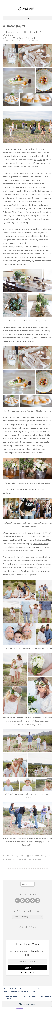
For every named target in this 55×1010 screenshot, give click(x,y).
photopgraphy (16, 859)
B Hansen (21, 40)
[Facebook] (27, 900)
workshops (36, 859)
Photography (17, 855)
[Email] (17, 900)
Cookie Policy (9, 999)
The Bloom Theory (41, 543)
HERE (29, 571)
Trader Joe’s (27, 331)
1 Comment (33, 40)
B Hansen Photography (25, 575)
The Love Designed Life (25, 163)
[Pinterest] (32, 900)
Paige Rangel (39, 160)
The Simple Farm (42, 431)
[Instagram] (37, 900)
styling (27, 859)
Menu (27, 18)
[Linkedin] (22, 900)
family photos (38, 855)
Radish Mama (27, 926)
